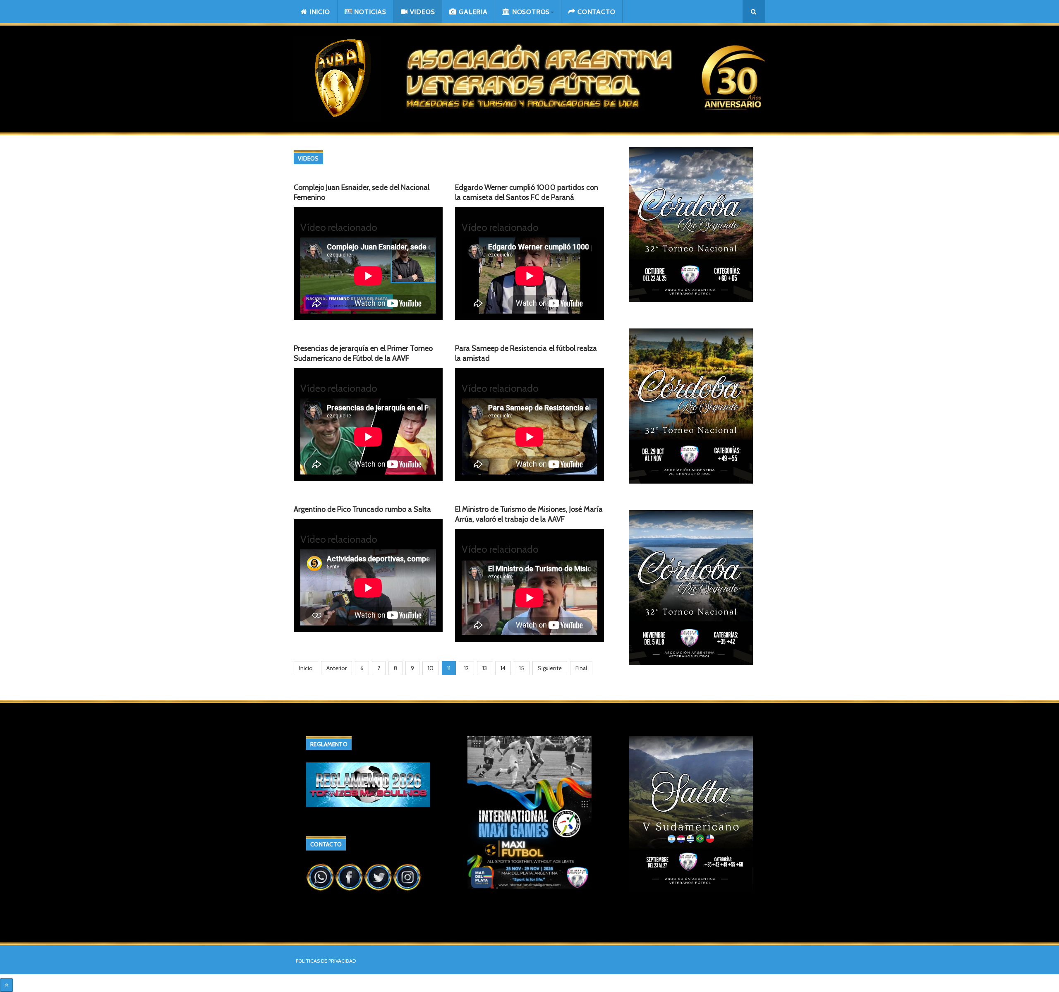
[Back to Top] (6, 985)
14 (503, 668)
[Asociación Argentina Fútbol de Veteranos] (337, 79)
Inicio (306, 668)
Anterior (336, 668)
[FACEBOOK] (349, 876)
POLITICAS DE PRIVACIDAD (326, 961)
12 (466, 668)
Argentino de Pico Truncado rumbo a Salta (362, 509)
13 (484, 668)
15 (521, 668)
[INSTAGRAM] (407, 876)
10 (431, 668)
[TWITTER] (378, 876)
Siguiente (550, 668)
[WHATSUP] (320, 876)
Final (581, 668)
